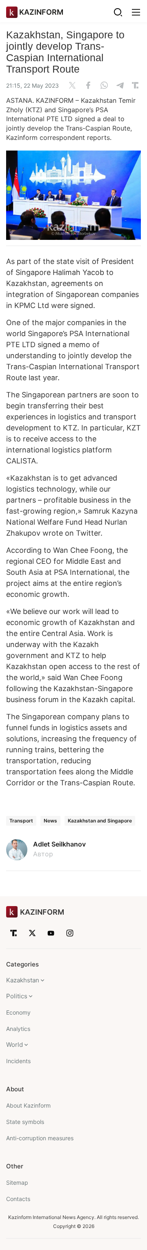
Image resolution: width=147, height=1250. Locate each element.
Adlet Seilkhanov (59, 844)
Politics (16, 996)
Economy (18, 1012)
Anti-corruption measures (40, 1138)
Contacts (18, 1198)
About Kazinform (28, 1105)
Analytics (18, 1028)
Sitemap (17, 1182)
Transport (21, 821)
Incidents (18, 1060)
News (50, 821)
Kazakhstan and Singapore (100, 821)
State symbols (25, 1121)
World (14, 1044)
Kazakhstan (22, 980)
